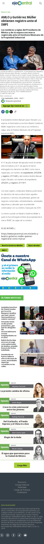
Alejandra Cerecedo (18, 386)
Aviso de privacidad (8, 505)
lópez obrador (34, 245)
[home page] (22, 3)
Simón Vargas (16, 402)
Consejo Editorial (22, 485)
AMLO (4, 250)
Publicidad (22, 487)
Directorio (22, 482)
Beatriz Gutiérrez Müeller (12, 245)
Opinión (13, 383)
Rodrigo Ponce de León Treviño (18, 418)
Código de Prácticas (22, 490)
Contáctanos (22, 492)
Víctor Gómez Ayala (18, 433)
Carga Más (22, 465)
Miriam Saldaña (17, 449)
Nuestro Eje (5, 12)
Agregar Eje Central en (14, 106)
